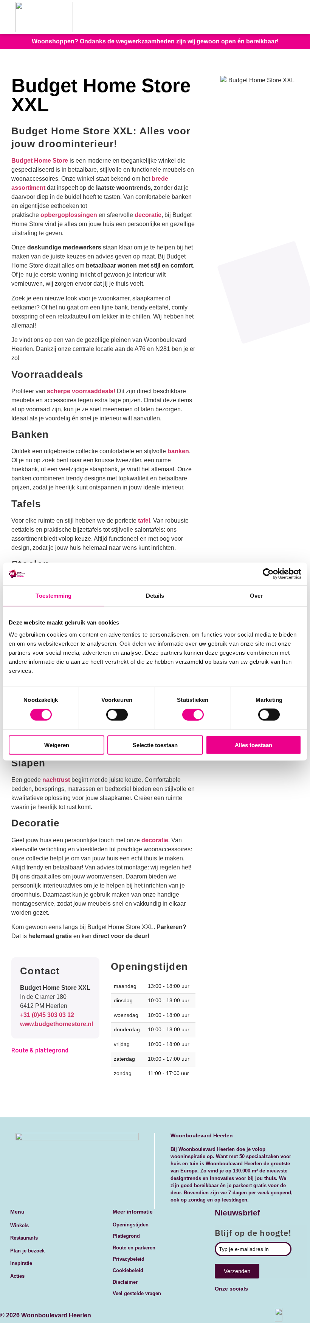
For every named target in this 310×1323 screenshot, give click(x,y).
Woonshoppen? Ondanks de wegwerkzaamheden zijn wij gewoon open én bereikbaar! (155, 41)
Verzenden (237, 1271)
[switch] (117, 715)
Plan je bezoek (27, 1251)
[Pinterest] (265, 1303)
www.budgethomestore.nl (56, 1024)
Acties (17, 1276)
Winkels (19, 1225)
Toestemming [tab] (53, 595)
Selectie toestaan (155, 744)
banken (178, 451)
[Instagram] (285, 1303)
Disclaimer (125, 1282)
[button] (286, 17)
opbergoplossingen (68, 215)
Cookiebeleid (128, 1270)
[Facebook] (224, 1303)
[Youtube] (244, 1303)
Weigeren (56, 744)
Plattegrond (126, 1236)
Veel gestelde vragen (137, 1293)
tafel (144, 520)
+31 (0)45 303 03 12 (47, 1015)
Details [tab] (155, 595)
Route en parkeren (134, 1248)
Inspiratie (21, 1263)
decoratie (148, 215)
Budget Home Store (39, 160)
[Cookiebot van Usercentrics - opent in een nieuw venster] (268, 574)
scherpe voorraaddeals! (81, 391)
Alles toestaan (253, 744)
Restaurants (24, 1238)
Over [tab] (256, 595)
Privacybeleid (128, 1259)
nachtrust (56, 780)
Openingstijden (131, 1225)
